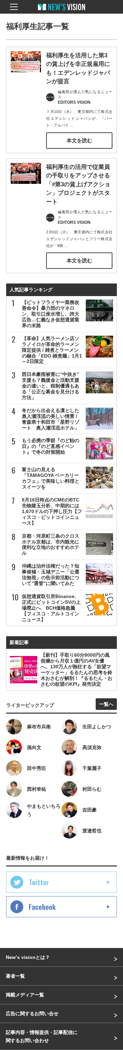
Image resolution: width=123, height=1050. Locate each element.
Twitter (39, 882)
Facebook (42, 907)
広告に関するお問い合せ (32, 1013)
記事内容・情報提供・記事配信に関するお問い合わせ (42, 1036)
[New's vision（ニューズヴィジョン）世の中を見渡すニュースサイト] (61, 12)
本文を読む (79, 140)
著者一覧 (15, 976)
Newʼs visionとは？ (28, 957)
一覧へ (106, 704)
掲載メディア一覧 (25, 994)
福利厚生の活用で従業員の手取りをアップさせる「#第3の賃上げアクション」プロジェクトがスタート (78, 184)
